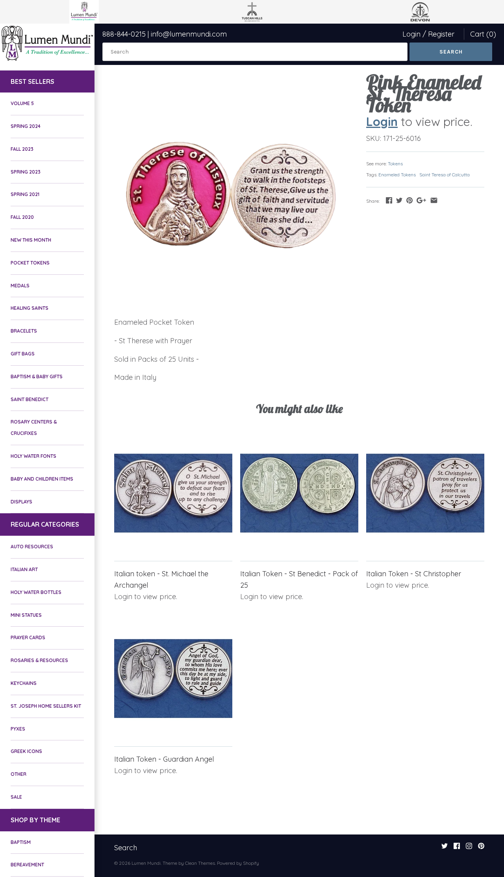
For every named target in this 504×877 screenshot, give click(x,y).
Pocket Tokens (30, 263)
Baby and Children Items (42, 479)
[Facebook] (457, 848)
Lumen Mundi (146, 863)
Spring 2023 (26, 172)
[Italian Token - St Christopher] (425, 493)
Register (441, 34)
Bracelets (24, 331)
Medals (20, 286)
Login (411, 34)
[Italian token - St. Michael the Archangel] (173, 493)
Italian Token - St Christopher (413, 573)
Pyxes (18, 729)
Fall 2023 (22, 149)
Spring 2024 (26, 126)
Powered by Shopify (238, 863)
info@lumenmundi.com (189, 34)
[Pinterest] (481, 848)
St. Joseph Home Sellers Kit (46, 706)
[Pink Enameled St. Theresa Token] (230, 193)
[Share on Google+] (421, 200)
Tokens (395, 164)
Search (125, 847)
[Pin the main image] (409, 200)
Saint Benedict (29, 399)
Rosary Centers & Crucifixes (34, 427)
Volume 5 (22, 103)
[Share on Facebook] (389, 200)
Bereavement (27, 865)
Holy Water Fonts (33, 456)
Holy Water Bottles (36, 592)
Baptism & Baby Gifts (37, 376)
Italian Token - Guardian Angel (164, 759)
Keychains (24, 683)
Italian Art (24, 569)
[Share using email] (434, 200)
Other (18, 774)
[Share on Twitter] (399, 200)
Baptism (21, 842)
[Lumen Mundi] (47, 43)
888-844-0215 (124, 34)
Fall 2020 (22, 217)
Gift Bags (23, 354)
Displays (21, 502)
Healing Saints (29, 308)
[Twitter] (444, 848)
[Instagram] (469, 848)
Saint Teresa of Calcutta (444, 175)
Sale (16, 797)
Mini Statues (26, 615)
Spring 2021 (25, 194)
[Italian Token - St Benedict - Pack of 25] (299, 493)
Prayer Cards (28, 637)
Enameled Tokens (397, 175)
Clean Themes (200, 863)
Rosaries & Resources (39, 660)
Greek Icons (26, 751)
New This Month (31, 240)
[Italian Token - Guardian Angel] (173, 679)
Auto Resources (32, 547)
